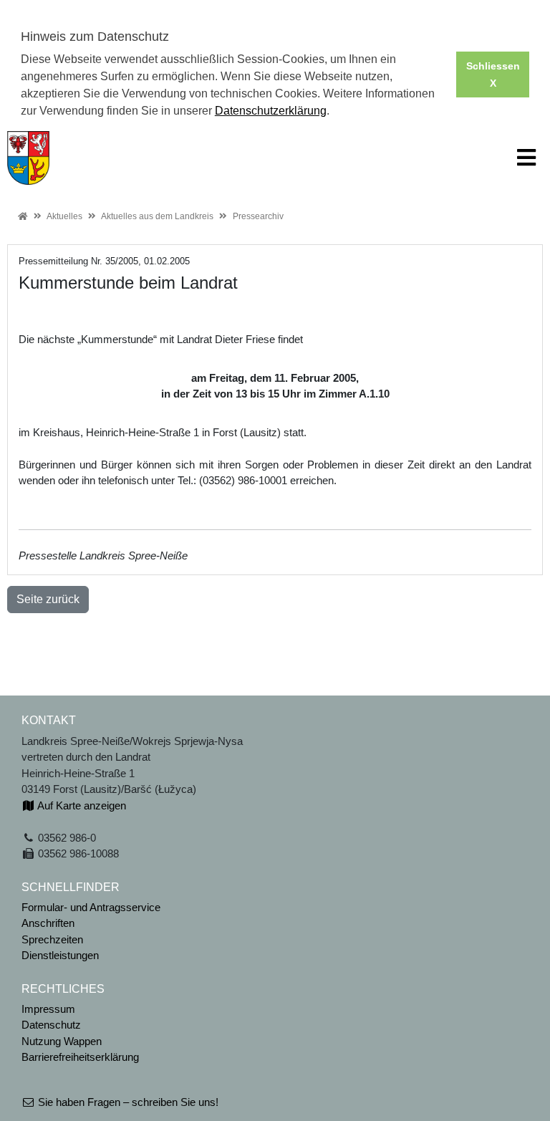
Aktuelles (64, 216)
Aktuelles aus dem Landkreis (157, 216)
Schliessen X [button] (493, 74)
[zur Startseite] (28, 156)
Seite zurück (47, 599)
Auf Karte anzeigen (80, 805)
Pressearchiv (258, 216)
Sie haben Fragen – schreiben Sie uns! (126, 1102)
